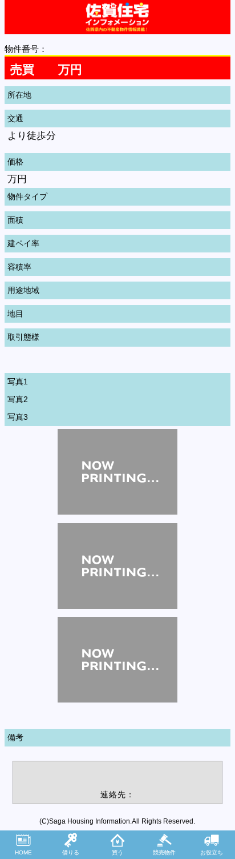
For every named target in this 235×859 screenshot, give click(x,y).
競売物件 (164, 852)
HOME (23, 852)
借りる (70, 852)
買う (117, 852)
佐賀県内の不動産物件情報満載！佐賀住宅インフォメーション (117, 17)
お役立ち (211, 852)
